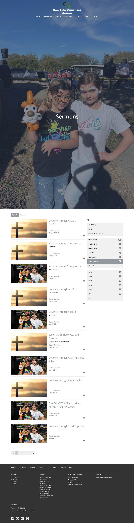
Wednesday (92, 225)
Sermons (78, 16)
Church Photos (44, 498)
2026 (104, 272)
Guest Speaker (104, 261)
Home (38, 16)
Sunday (90, 229)
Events (58, 16)
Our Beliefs (48, 16)
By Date (15, 215)
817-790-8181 (21, 508)
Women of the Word (46, 477)
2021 (104, 294)
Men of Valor (43, 479)
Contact (88, 16)
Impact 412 (43, 483)
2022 (104, 289)
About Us (14, 479)
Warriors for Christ (45, 485)
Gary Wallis (104, 253)
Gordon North (104, 244)
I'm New (13, 483)
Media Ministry (44, 493)
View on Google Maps (75, 484)
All (89, 298)
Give (96, 16)
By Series (23, 215)
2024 (104, 281)
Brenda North (104, 257)
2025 (104, 276)
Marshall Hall (104, 240)
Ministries (68, 16)
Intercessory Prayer (46, 487)
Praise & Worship (45, 481)
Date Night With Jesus (95, 233)
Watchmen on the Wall (46, 496)
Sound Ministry (44, 491)
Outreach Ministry (45, 489)
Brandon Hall (104, 248)
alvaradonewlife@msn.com (25, 511)
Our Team (14, 481)
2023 (104, 285)
